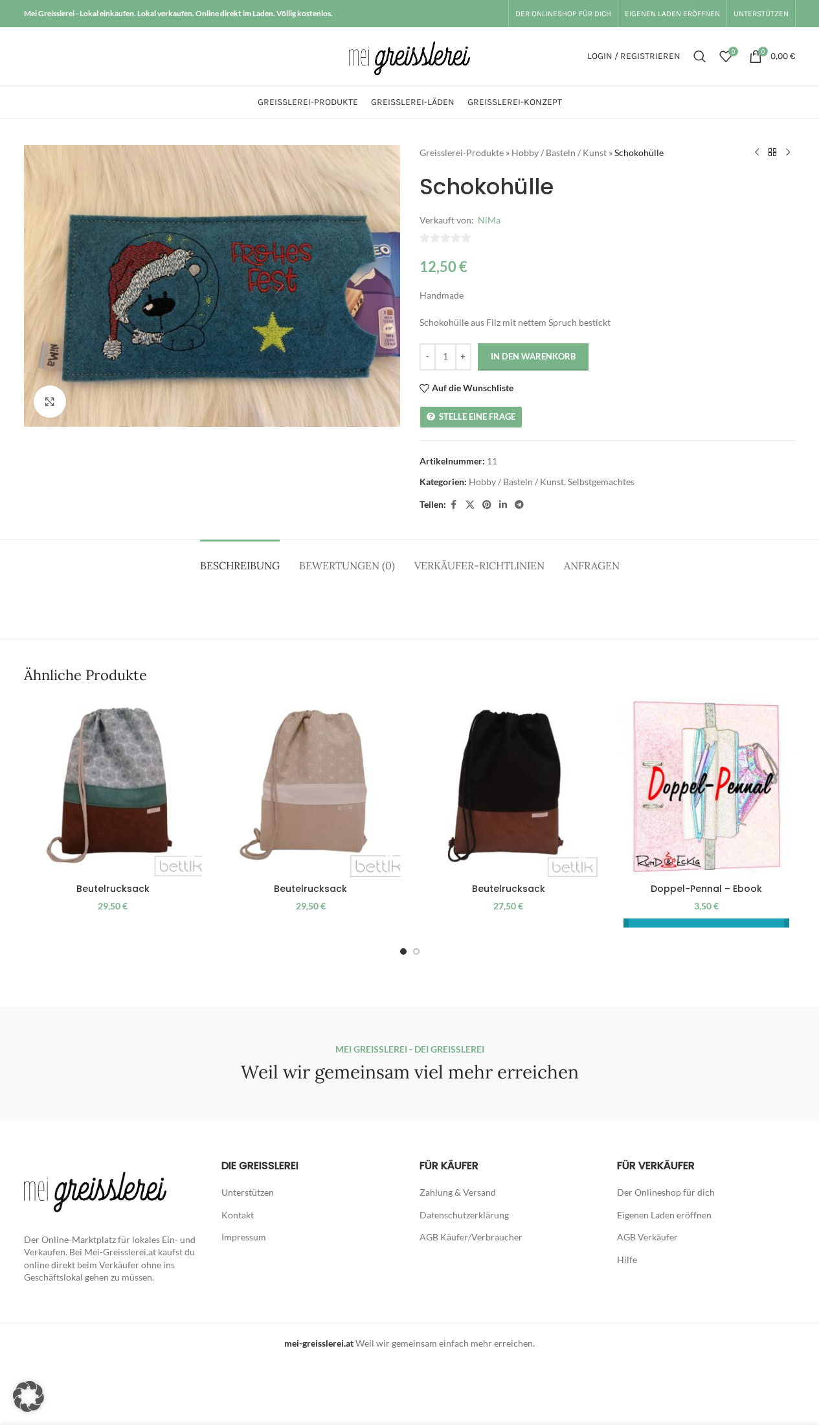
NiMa (489, 219)
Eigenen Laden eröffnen (664, 1214)
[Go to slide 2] (416, 951)
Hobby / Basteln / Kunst (559, 152)
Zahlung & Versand (458, 1192)
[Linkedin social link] (503, 505)
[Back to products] (772, 153)
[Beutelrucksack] (113, 787)
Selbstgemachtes (601, 481)
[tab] (240, 559)
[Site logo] (409, 55)
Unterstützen (247, 1192)
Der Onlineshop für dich (666, 1192)
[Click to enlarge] (50, 401)
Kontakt (237, 1214)
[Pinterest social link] (486, 505)
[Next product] (788, 153)
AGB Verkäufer (647, 1236)
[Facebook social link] (454, 505)
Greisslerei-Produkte (462, 152)
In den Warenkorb (533, 356)
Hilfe (627, 1259)
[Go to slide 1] (403, 951)
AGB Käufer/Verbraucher (471, 1236)
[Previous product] (757, 153)
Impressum (243, 1236)
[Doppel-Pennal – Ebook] (706, 787)
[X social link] (470, 505)
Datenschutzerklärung (464, 1214)
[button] (28, 1396)
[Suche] (700, 56)
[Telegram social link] (519, 505)
